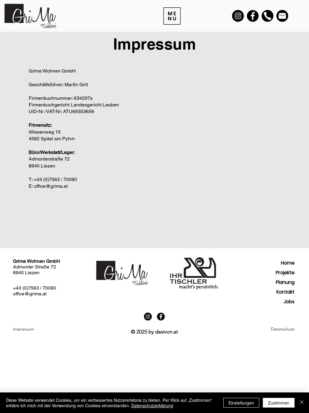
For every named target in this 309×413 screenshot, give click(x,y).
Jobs (289, 301)
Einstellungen (241, 403)
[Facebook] (253, 16)
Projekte (285, 272)
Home (288, 262)
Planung (285, 282)
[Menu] (171, 16)
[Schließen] (301, 402)
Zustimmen (278, 403)
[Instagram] (238, 16)
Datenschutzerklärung (152, 405)
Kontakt (285, 291)
